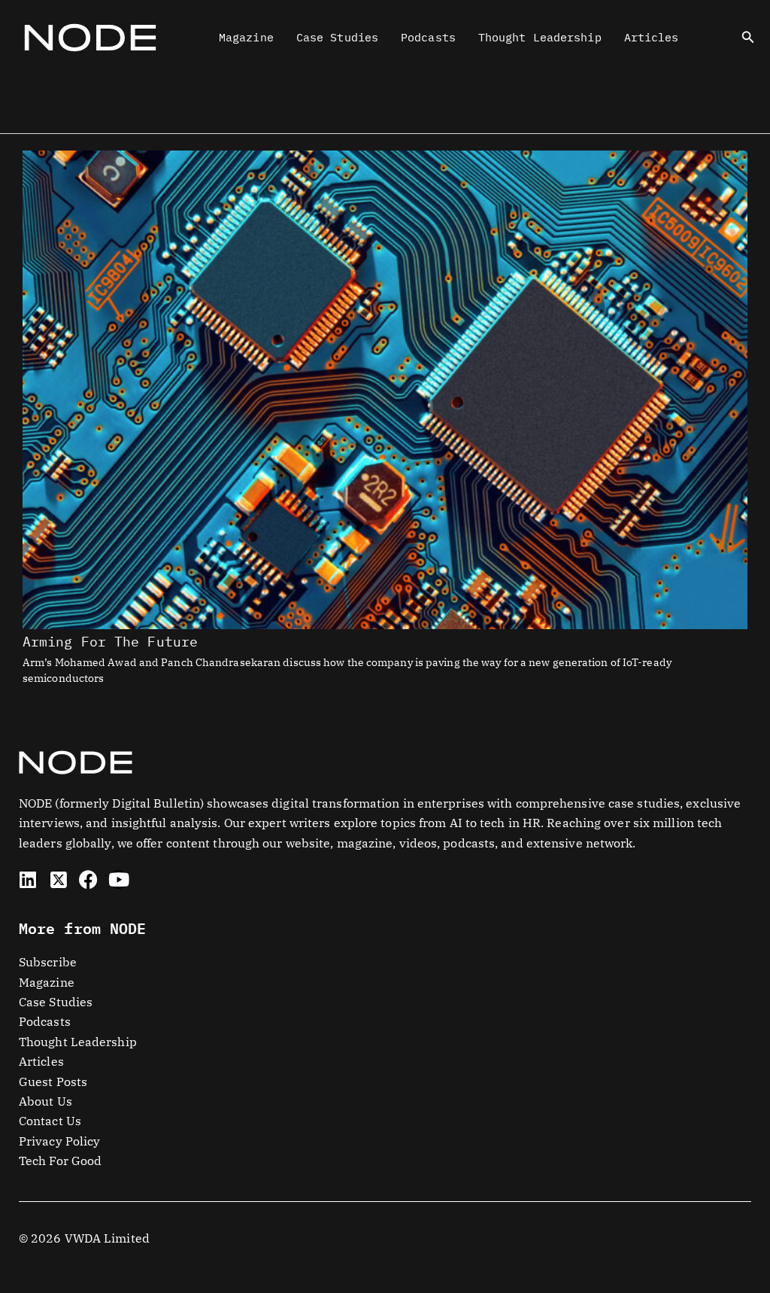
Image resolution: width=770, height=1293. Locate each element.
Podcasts (428, 37)
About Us (45, 1101)
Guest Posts (53, 1081)
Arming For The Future (110, 641)
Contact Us (50, 1120)
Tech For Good (60, 1160)
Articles (651, 37)
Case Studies (337, 37)
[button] (748, 37)
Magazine (246, 37)
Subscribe (48, 961)
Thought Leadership (540, 37)
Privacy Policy (59, 1140)
